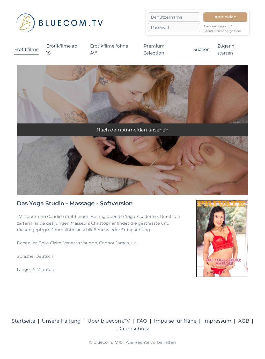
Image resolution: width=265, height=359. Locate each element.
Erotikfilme (26, 49)
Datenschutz (133, 329)
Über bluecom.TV (108, 321)
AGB (243, 321)
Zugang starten (226, 49)
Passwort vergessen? (218, 26)
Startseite (23, 321)
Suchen (201, 49)
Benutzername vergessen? (222, 31)
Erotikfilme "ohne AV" (109, 49)
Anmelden (226, 16)
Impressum (217, 321)
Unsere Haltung (61, 321)
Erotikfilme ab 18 (61, 49)
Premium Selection (154, 49)
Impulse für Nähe (175, 321)
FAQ (142, 321)
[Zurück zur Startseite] (59, 22)
